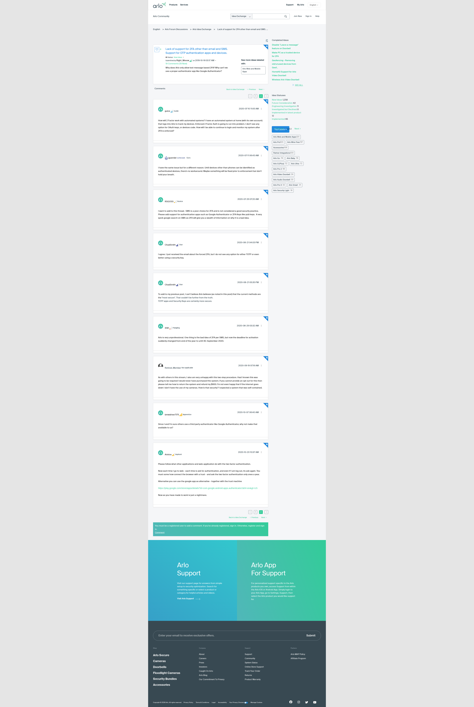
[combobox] (271, 16)
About (201, 654)
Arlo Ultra (295, 164)
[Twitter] (306, 702)
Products (173, 5)
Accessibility (222, 702)
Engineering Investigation (284, 106)
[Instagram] (298, 702)
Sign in (309, 16)
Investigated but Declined (284, 109)
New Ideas (178, 57)
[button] (157, 49)
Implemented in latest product (286, 113)
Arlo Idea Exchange (202, 29)
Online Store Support (254, 667)
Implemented (278, 119)
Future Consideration (282, 103)
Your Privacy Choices (236, 702)
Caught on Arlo (206, 671)
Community (250, 659)
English (156, 29)
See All (299, 85)
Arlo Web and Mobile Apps (251, 70)
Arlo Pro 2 (277, 169)
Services (184, 5)
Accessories (278, 148)
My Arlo (300, 5)
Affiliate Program (298, 659)
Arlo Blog (203, 675)
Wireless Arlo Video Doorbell (285, 80)
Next (297, 129)
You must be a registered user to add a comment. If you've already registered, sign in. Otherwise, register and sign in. (209, 527)
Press (201, 663)
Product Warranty (252, 680)
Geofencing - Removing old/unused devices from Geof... (284, 64)
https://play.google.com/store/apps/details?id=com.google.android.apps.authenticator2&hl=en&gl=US (207, 488)
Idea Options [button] (267, 40)
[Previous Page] (250, 96)
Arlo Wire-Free (293, 142)
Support (289, 5)
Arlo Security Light (281, 190)
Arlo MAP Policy (298, 654)
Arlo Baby (291, 158)
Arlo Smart (293, 185)
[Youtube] (314, 702)
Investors (203, 667)
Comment (160, 533)
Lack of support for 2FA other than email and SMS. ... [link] (242, 29)
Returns (248, 675)
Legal (214, 702)
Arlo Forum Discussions (176, 29)
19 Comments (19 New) (176, 64)
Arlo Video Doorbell (281, 174)
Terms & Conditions (202, 702)
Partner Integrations (281, 153)
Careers (202, 659)
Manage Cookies (256, 702)
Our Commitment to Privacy (211, 680)
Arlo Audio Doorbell (281, 180)
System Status (251, 663)
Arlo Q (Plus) (278, 164)
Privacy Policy (188, 702)
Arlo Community (161, 16)
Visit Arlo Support (185, 599)
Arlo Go (276, 158)
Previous (279, 129)
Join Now (298, 16)
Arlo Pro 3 (277, 185)
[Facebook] (290, 701)
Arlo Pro (276, 142)
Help (317, 16)
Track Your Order (252, 671)
